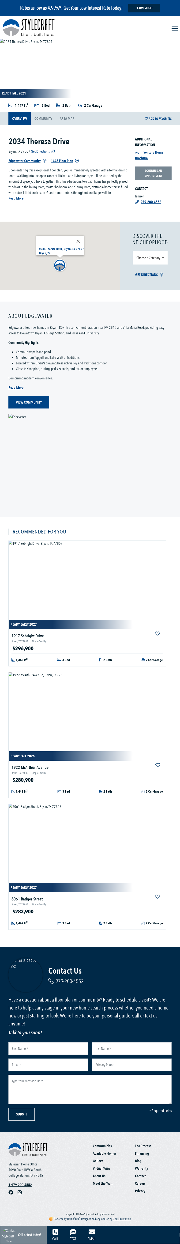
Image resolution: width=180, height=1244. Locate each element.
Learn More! (144, 8)
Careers (140, 1183)
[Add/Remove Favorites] (158, 634)
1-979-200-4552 (20, 1184)
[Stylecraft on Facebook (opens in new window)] (13, 1192)
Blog (138, 1161)
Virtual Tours (101, 1168)
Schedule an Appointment (153, 173)
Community (43, 118)
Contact (140, 1176)
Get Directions (146, 274)
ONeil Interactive (122, 1219)
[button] (60, 265)
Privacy (140, 1191)
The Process (143, 1146)
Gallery (98, 1161)
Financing (142, 1153)
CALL (55, 1238)
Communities (102, 1146)
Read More (15, 198)
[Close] (78, 241)
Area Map (67, 118)
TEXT (73, 1238)
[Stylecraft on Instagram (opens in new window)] (22, 1192)
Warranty (141, 1168)
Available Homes (104, 1153)
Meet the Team (103, 1183)
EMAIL (92, 1238)
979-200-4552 (70, 981)
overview (19, 118)
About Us (99, 1176)
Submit (21, 1114)
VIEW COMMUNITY (29, 402)
